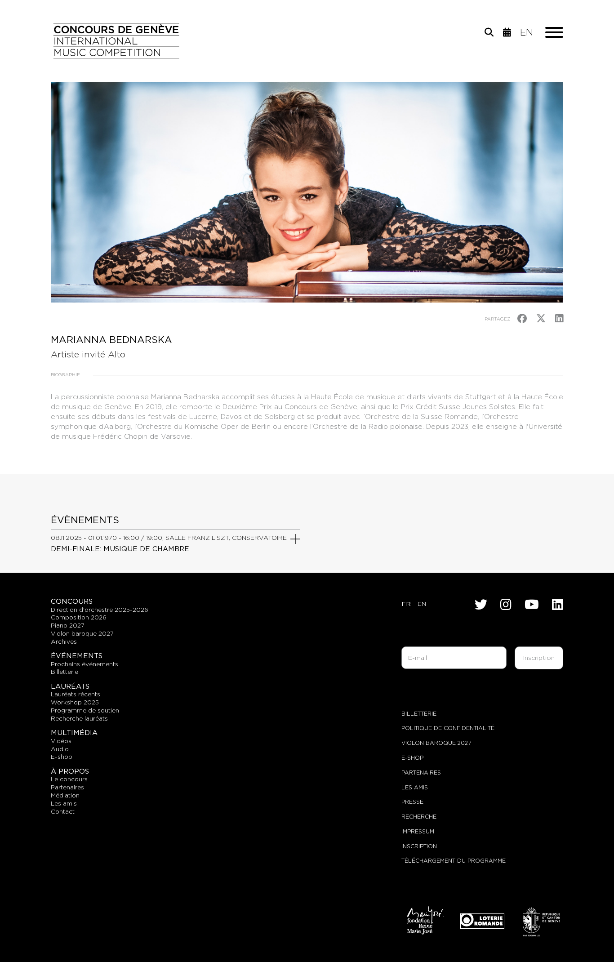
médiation (65, 795)
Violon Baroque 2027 (436, 742)
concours (72, 601)
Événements (76, 655)
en (526, 32)
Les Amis (414, 787)
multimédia (74, 732)
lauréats (70, 686)
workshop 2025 (75, 702)
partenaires (67, 787)
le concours (69, 779)
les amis (64, 803)
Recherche (418, 816)
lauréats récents (75, 694)
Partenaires (421, 772)
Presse (412, 801)
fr (406, 603)
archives (64, 641)
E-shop (61, 756)
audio (60, 749)
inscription (419, 846)
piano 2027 (68, 625)
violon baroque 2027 (82, 633)
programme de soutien (85, 710)
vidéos (61, 740)
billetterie (64, 671)
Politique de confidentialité (447, 728)
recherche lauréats (79, 718)
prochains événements (84, 664)
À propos (70, 771)
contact (63, 811)
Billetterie (418, 713)
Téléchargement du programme (453, 860)
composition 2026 (79, 617)
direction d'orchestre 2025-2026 (99, 609)
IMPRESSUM (417, 831)
